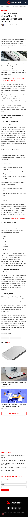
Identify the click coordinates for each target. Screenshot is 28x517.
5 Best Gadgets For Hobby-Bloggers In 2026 (13, 362)
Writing (19, 338)
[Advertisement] (14, 434)
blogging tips (5, 338)
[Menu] (2, 2)
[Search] (26, 2)
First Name (4, 480)
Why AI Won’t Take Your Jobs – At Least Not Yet (13, 460)
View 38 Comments (14, 413)
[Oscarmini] (14, 2)
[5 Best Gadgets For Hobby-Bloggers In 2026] (14, 353)
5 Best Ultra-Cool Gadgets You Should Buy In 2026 (13, 467)
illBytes (22, 512)
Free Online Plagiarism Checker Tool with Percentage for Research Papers (13, 405)
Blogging (4, 10)
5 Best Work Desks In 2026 (7, 470)
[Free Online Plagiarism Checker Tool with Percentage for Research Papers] (14, 396)
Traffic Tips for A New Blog (17, 218)
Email (3, 484)
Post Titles (12, 338)
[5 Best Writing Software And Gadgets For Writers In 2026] (14, 374)
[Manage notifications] (3, 514)
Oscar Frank (8, 24)
